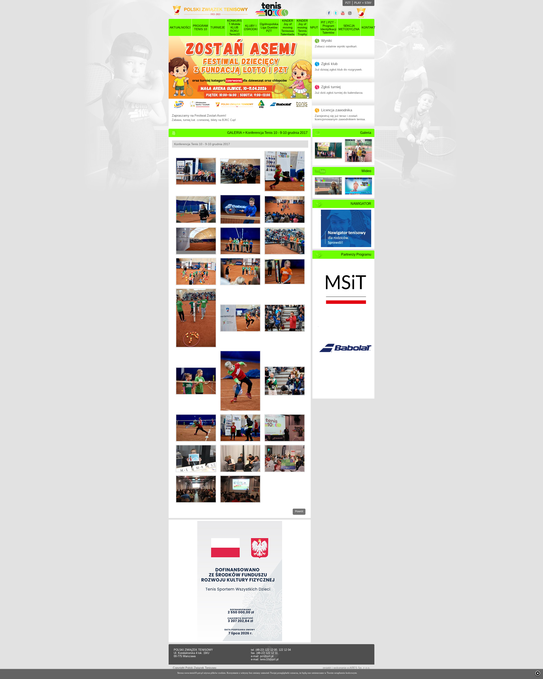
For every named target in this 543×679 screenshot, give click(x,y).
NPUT (314, 27)
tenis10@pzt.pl (269, 659)
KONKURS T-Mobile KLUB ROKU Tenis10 (234, 27)
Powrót (299, 511)
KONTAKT (368, 27)
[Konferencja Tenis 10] (194, 169)
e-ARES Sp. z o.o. (358, 667)
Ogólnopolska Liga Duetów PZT (269, 27)
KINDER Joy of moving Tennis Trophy (302, 27)
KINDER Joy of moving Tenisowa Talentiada (287, 27)
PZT (348, 2)
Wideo (366, 171)
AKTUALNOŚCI (180, 27)
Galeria (365, 132)
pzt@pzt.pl (266, 656)
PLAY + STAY (363, 2)
